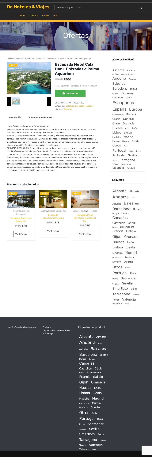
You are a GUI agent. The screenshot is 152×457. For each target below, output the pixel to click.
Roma (138, 151)
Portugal (119, 150)
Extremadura (118, 115)
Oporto (135, 141)
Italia (127, 128)
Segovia (115, 284)
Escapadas (18, 58)
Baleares (37, 58)
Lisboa (116, 132)
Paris (126, 146)
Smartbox (120, 288)
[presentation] (9, 101)
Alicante (118, 70)
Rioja (131, 151)
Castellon (117, 97)
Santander (118, 155)
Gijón (116, 123)
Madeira (116, 137)
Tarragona (127, 160)
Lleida (128, 132)
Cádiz (128, 97)
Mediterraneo (117, 258)
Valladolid (131, 168)
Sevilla (83, 211)
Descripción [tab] (15, 117)
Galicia (116, 119)
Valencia (118, 167)
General (128, 119)
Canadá (125, 213)
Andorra (119, 78)
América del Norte (127, 74)
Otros (116, 145)
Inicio (9, 58)
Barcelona (120, 88)
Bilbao (133, 88)
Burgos (115, 94)
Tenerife (136, 295)
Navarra (125, 141)
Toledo (115, 164)
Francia (131, 114)
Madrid (128, 137)
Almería (131, 70)
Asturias (132, 79)
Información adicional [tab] (40, 117)
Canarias (17, 211)
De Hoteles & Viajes (28, 7)
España (28, 58)
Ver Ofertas (72, 93)
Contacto (47, 327)
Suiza (115, 160)
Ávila (127, 304)
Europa (135, 109)
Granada (128, 123)
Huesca (51, 211)
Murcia (116, 141)
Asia (133, 198)
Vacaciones (126, 164)
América (115, 74)
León (134, 128)
